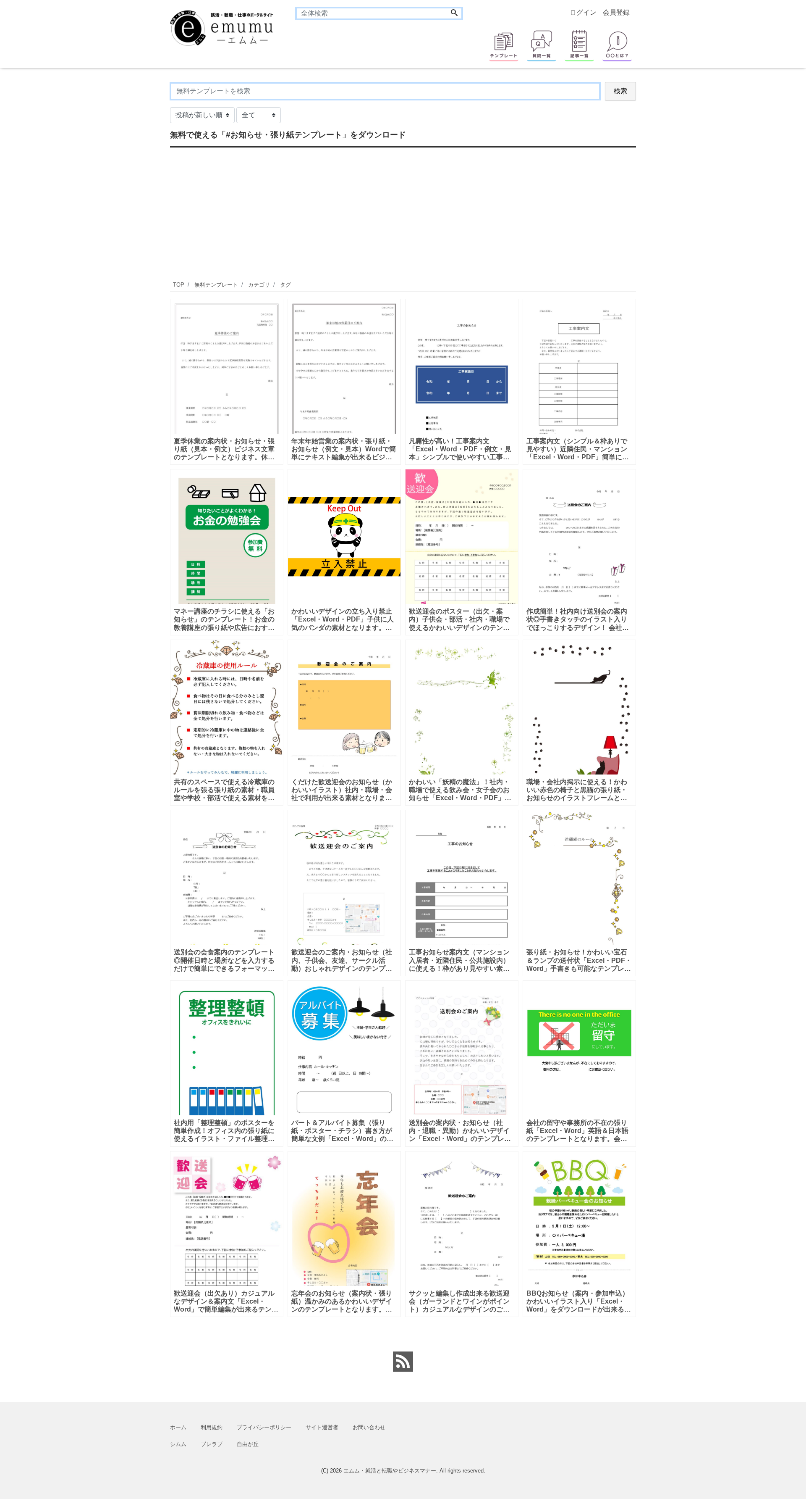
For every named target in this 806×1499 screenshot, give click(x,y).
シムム (178, 1444)
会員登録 (616, 12)
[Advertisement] (130, 208)
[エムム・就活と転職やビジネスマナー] (226, 27)
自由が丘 (248, 1444)
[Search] (454, 13)
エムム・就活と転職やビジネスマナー (389, 1470)
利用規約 (211, 1427)
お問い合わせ (369, 1427)
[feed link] (403, 1361)
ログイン (583, 12)
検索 (620, 91)
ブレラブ (211, 1444)
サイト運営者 (322, 1427)
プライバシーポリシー (264, 1427)
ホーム (178, 1427)
